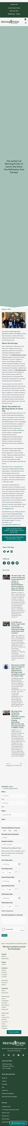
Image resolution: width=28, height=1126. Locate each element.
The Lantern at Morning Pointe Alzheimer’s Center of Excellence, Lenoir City (14, 334)
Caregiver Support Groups (14, 8)
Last (3, 806)
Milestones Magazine (8, 1093)
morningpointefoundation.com (11, 524)
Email (15, 830)
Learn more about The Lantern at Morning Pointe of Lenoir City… (14, 530)
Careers (4, 1081)
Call (4, 830)
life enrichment (19, 430)
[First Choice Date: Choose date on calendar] (19, 864)
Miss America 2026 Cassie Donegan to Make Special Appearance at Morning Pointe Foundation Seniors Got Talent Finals (18, 670)
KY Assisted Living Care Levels (10, 1109)
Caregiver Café (14, 4)
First (3, 799)
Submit (4, 935)
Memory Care (5, 1112)
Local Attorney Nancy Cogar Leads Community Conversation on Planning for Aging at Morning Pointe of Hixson (18, 628)
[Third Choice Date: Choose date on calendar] (19, 898)
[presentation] (13, 929)
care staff (5, 421)
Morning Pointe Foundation (9, 1096)
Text (10, 830)
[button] (23, 23)
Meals (24, 421)
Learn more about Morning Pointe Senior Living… (14, 538)
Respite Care (5, 1116)
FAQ (3, 1087)
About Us (4, 1078)
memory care (6, 419)
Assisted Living (6, 1106)
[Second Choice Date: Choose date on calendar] (19, 881)
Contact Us (5, 1090)
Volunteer (4, 1084)
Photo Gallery (5, 1119)
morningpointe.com (8, 508)
